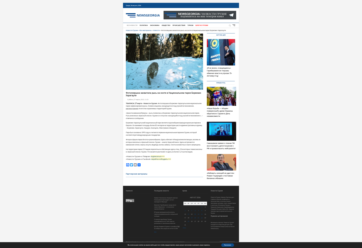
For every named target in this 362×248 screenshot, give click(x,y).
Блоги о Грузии (202, 25)
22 (202, 218)
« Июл (184, 228)
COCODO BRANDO (180, 242)
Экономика (155, 25)
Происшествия (179, 25)
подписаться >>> (158, 156)
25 (188, 221)
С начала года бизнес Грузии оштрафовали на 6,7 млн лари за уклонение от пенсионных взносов (164, 221)
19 (192, 218)
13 (195, 214)
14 (198, 214)
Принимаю (227, 245)
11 (188, 214)
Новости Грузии (131, 242)
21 (198, 218)
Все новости (132, 25)
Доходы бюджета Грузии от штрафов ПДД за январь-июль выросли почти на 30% (166, 227)
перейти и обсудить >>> (161, 159)
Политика (144, 25)
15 (202, 214)
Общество (166, 25)
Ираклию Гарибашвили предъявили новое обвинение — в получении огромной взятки (165, 207)
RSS (155, 232)
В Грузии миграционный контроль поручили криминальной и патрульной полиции (166, 214)
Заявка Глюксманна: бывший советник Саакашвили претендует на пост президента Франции (166, 200)
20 (195, 218)
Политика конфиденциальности (227, 241)
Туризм (190, 25)
